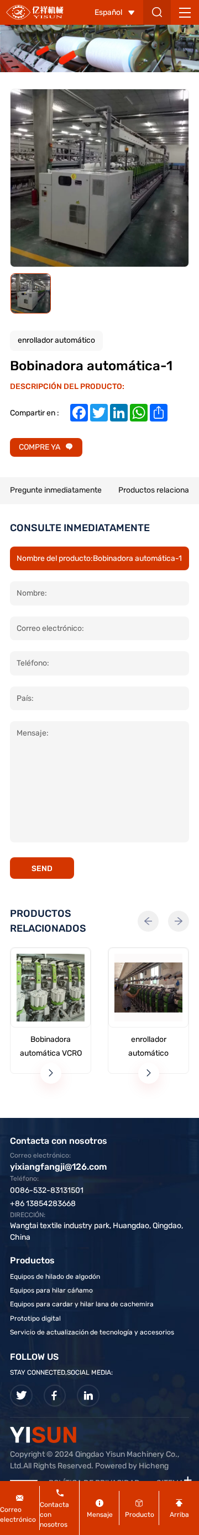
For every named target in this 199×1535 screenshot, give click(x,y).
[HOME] (35, 12)
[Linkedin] (88, 1396)
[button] (148, 921)
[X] (21, 1396)
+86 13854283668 (43, 1203)
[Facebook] (55, 1396)
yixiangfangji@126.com (58, 1166)
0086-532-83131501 (46, 1190)
